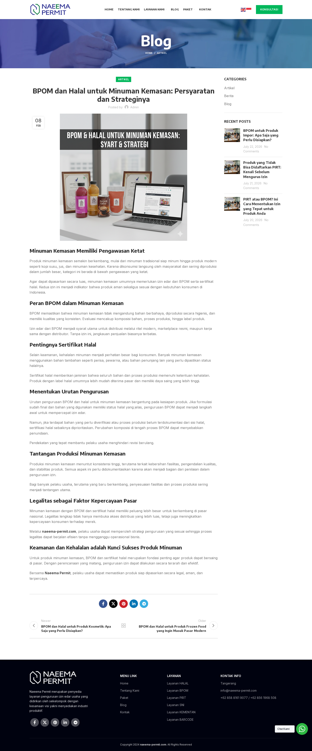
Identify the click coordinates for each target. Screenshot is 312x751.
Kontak (125, 712)
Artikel (162, 53)
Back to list (123, 625)
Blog (227, 104)
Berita (228, 96)
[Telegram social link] (144, 603)
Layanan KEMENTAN (181, 712)
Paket (124, 697)
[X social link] (113, 603)
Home (149, 53)
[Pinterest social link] (123, 603)
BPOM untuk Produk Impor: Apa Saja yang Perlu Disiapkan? (260, 135)
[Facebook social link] (103, 603)
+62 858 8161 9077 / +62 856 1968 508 (248, 697)
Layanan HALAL (177, 683)
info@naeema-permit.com (239, 690)
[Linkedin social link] (133, 603)
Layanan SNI (175, 705)
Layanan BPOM (177, 690)
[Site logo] (50, 9)
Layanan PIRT (176, 697)
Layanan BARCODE (180, 719)
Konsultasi (269, 9)
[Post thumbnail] (232, 141)
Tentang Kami (129, 690)
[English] (243, 9)
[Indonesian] (249, 9)
